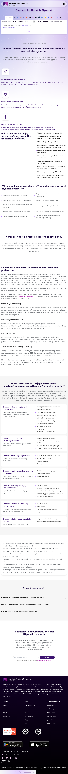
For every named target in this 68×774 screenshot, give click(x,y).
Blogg (26, 720)
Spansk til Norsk (51, 720)
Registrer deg (6, 716)
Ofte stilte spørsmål (30, 705)
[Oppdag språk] (29, 21)
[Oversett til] (61, 21)
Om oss (5, 705)
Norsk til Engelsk (51, 709)
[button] (9, 18)
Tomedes (63, 767)
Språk (26, 723)
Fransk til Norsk (51, 712)
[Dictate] (31, 31)
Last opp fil (25, 25)
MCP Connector (29, 716)
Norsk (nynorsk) (43, 22)
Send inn (47, 657)
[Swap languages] (34, 21)
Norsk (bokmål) (18, 22)
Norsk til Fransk (51, 723)
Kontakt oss (6, 709)
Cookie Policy (27, 772)
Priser (26, 709)
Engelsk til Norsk (51, 705)
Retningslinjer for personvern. (44, 660)
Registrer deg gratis (26, 296)
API (25, 712)
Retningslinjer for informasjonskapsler (26, 767)
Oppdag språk (6, 22)
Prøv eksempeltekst (9, 27)
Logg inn (5, 712)
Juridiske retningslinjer (8, 767)
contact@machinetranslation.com (13, 755)
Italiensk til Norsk (51, 716)
